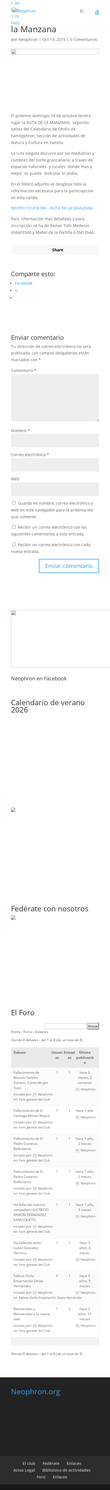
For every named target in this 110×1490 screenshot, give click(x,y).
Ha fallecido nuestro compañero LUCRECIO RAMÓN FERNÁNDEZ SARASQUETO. (31, 1212)
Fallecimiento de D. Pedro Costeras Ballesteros (28, 1143)
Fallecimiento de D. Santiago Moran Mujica (32, 1113)
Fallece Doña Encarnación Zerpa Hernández (28, 1280)
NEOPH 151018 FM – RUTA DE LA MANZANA (52, 208)
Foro (41, 1477)
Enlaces (74, 1463)
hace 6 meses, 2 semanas (85, 1077)
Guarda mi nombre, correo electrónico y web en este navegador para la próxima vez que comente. (52, 509)
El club (29, 1463)
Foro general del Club (34, 1099)
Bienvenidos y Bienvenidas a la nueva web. (32, 1313)
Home (16, 1031)
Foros (27, 1031)
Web (15, 479)
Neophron (28, 39)
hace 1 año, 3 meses (85, 1207)
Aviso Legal (24, 1470)
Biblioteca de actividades (66, 1470)
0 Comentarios (83, 39)
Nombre (20, 430)
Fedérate (51, 1463)
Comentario (23, 370)
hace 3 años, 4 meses (85, 1247)
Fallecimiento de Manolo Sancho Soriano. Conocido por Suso (31, 1080)
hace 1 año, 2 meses (85, 1141)
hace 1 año (84, 1110)
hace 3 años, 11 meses (84, 1313)
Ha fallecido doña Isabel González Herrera (27, 1247)
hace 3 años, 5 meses (85, 1280)
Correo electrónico (30, 454)
